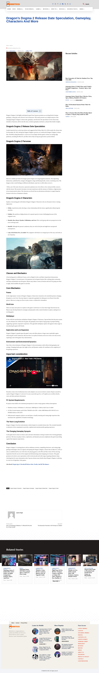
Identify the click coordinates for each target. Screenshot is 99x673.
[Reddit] (60, 4)
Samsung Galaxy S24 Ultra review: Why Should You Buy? (68, 638)
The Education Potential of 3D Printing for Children (50, 525)
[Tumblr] (65, 4)
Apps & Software (69, 108)
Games (11, 45)
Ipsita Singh (19, 512)
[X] (68, 4)
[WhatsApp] (70, 4)
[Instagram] (55, 4)
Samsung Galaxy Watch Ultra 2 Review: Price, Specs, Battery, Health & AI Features (79, 97)
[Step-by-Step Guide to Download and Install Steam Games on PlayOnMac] (90, 560)
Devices (67, 100)
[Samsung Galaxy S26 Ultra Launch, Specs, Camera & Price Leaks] (25, 560)
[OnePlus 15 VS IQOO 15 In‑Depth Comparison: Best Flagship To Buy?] (57, 654)
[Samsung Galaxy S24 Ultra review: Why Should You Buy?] (57, 639)
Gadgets (68, 116)
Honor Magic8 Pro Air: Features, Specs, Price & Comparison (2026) (45, 648)
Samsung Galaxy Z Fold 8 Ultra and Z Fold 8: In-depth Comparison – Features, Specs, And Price (79, 88)
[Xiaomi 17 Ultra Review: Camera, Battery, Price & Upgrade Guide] (41, 560)
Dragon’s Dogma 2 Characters (16, 488)
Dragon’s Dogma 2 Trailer (53, 488)
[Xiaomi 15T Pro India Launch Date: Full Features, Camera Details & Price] (74, 560)
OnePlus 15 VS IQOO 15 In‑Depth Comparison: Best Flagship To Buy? (67, 653)
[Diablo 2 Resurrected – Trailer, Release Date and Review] (57, 631)
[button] (85, 4)
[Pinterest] (58, 4)
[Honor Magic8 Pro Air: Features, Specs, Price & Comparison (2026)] (35, 649)
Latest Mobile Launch (71, 91)
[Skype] (63, 4)
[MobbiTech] (13, 4)
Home (7, 45)
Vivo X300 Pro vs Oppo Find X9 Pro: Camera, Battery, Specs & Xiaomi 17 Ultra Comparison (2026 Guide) (45, 657)
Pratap (4, 580)
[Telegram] (39, 105)
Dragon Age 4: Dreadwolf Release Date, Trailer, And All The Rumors (30, 464)
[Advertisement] (49, 35)
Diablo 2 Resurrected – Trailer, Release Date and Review (68, 630)
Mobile (21, 568)
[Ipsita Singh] (7, 51)
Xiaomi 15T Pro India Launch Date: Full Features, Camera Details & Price (73, 573)
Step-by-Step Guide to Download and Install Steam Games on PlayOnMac (90, 572)
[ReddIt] (33, 105)
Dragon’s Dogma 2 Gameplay (28, 488)
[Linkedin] (29, 105)
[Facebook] (53, 4)
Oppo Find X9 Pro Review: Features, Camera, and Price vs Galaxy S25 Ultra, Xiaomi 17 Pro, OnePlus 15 (57, 574)
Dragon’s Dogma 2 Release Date (41, 488)
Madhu (86, 577)
